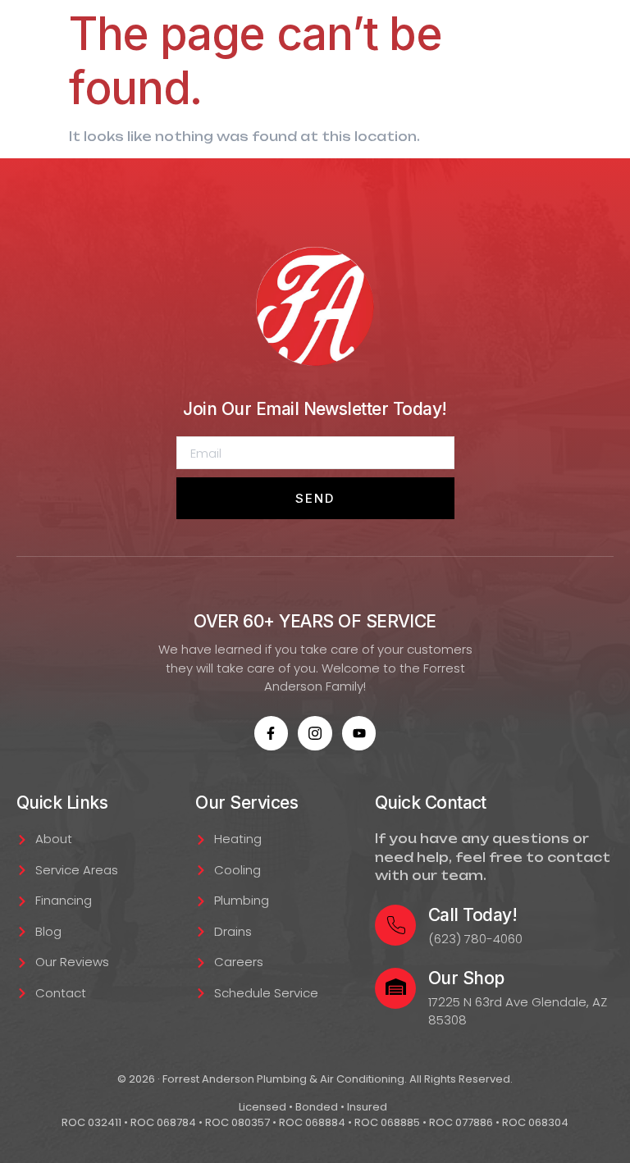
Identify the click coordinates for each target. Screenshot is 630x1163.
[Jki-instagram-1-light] (315, 733)
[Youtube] (359, 733)
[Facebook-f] (271, 733)
